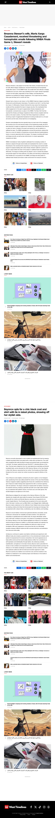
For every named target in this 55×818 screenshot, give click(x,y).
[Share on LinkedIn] (13, 48)
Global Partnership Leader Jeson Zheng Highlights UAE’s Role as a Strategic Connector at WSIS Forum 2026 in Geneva (29, 253)
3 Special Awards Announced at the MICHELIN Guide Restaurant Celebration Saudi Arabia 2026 (29, 260)
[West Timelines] (27, 2)
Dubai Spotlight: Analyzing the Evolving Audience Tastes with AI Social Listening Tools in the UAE (28, 306)
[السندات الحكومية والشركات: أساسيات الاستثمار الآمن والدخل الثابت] (27, 357)
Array (5, 193)
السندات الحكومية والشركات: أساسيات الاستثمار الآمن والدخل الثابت (22, 372)
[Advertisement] (27, 15)
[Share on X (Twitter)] (8, 48)
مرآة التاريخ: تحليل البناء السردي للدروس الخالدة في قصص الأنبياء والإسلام (24, 340)
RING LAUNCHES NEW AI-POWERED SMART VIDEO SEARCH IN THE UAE (26, 266)
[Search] (49, 2)
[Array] (15, 184)
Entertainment (7, 406)
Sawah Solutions (39, 813)
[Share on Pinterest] (10, 48)
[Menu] (5, 2)
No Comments (15, 45)
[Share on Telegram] (15, 48)
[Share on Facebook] (5, 48)
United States (7, 30)
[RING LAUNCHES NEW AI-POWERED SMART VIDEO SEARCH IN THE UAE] (6, 268)
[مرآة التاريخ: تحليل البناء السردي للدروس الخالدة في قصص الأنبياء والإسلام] (27, 324)
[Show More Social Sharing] (18, 48)
